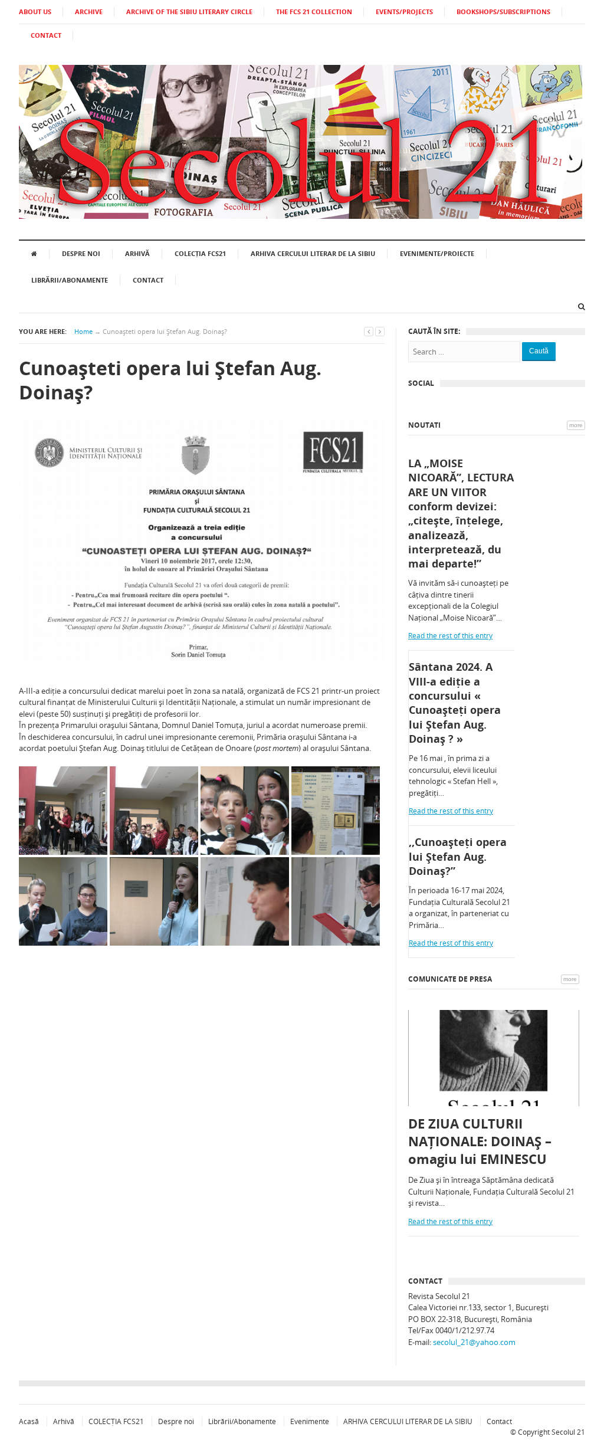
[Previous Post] (368, 331)
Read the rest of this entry (450, 636)
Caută (539, 351)
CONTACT (46, 35)
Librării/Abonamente (69, 279)
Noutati (424, 425)
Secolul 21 (568, 1432)
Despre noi (81, 253)
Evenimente (309, 1421)
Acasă (29, 1421)
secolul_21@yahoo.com (474, 1342)
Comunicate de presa (450, 979)
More (576, 425)
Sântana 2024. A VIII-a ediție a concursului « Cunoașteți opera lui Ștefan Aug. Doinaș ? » (455, 702)
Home (83, 331)
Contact (148, 279)
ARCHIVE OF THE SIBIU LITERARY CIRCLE (189, 11)
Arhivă (137, 253)
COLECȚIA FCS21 (200, 253)
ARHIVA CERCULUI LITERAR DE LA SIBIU (313, 253)
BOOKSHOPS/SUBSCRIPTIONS (503, 11)
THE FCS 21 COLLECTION (314, 11)
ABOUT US (35, 11)
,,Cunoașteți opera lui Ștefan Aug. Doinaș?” (458, 856)
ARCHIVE (89, 11)
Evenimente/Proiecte (437, 253)
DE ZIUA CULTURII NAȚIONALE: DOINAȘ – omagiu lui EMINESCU (480, 1141)
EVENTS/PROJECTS (404, 11)
